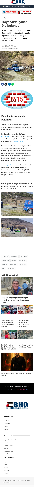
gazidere (22, 260)
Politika (6, 473)
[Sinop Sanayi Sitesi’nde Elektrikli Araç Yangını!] (25, 336)
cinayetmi (6, 260)
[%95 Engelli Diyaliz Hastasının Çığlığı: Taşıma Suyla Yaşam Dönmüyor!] (9, 311)
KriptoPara (7, 454)
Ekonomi (6, 470)
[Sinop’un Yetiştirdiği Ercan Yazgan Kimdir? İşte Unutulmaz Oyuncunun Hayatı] (17, 286)
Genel (10, 48)
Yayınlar (6, 448)
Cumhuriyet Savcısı (8, 165)
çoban (14, 260)
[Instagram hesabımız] (14, 389)
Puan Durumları (8, 451)
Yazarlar (6, 426)
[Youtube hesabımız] (17, 389)
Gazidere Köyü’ (6, 136)
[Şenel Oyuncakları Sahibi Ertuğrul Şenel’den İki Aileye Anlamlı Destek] (25, 311)
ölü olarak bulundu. (18, 141)
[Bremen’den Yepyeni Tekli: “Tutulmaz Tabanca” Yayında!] (17, 362)
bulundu (24, 256)
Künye (5, 432)
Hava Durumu (8, 442)
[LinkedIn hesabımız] (26, 389)
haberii (5, 264)
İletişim (6, 429)
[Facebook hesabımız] (8, 389)
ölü (4, 268)
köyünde (23, 264)
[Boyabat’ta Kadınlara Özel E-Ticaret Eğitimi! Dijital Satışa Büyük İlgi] (9, 336)
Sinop (15, 48)
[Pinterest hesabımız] (20, 389)
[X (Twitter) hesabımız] (11, 389)
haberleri (14, 264)
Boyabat (4, 48)
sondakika (12, 268)
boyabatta (14, 256)
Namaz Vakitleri (8, 445)
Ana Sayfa (7, 421)
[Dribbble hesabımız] (24, 389)
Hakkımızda (7, 423)
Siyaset (6, 467)
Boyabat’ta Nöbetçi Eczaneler (12, 440)
